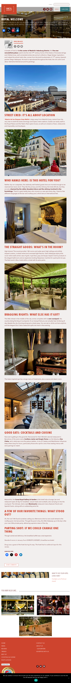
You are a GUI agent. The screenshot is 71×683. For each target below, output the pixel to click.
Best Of (4, 654)
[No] (69, 678)
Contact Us (40, 643)
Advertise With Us (42, 651)
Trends (3, 651)
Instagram (51, 9)
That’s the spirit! (26, 633)
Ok (36, 680)
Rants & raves (6, 660)
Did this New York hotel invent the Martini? (15, 611)
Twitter (48, 9)
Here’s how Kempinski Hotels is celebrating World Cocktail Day (49, 611)
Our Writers (41, 648)
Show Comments (11, 565)
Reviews (4, 16)
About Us (39, 646)
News (19, 597)
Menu (57, 9)
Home (3, 643)
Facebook (44, 9)
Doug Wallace (18, 41)
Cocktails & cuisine (10, 597)
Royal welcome (12, 19)
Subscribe (65, 9)
